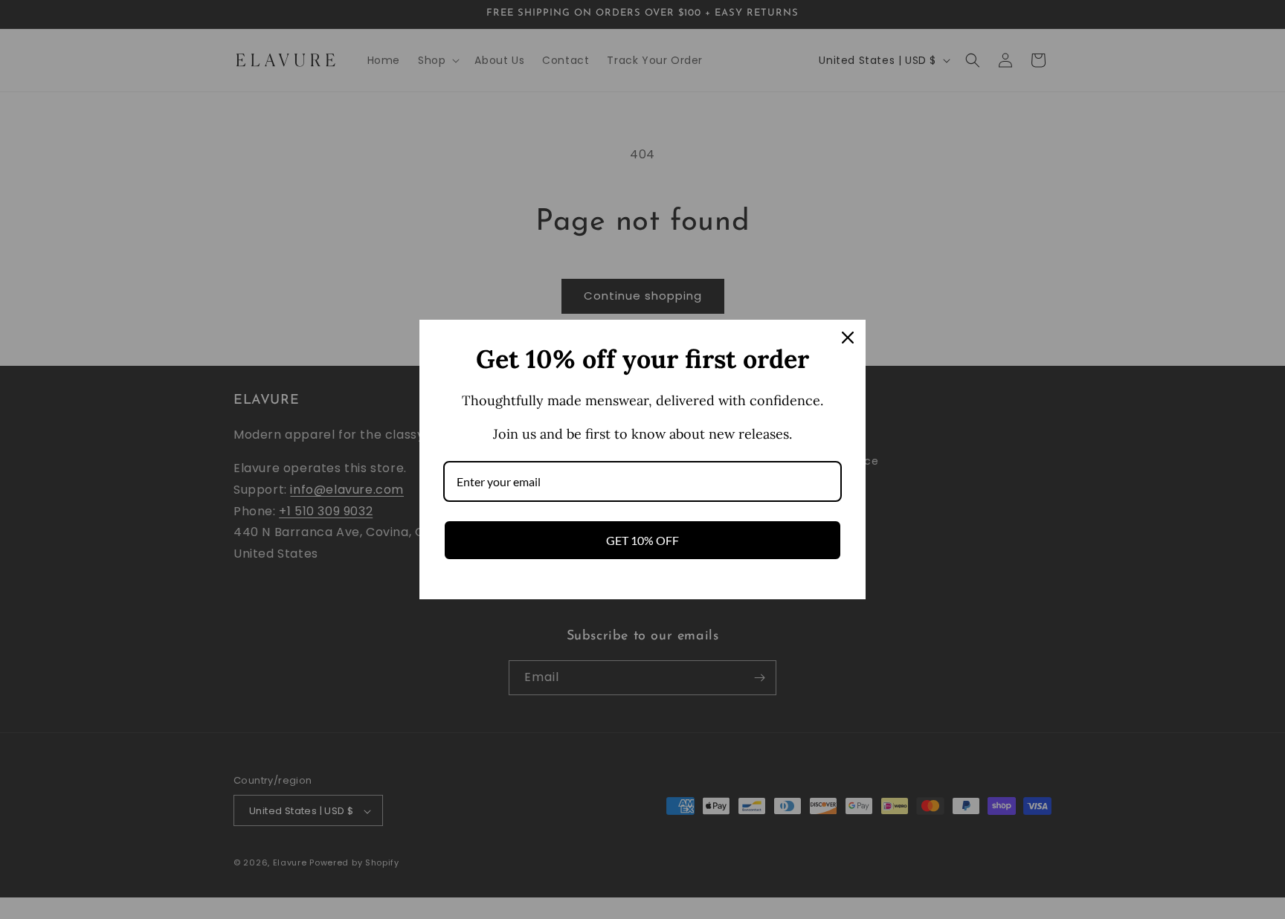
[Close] (848, 337)
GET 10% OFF (642, 540)
